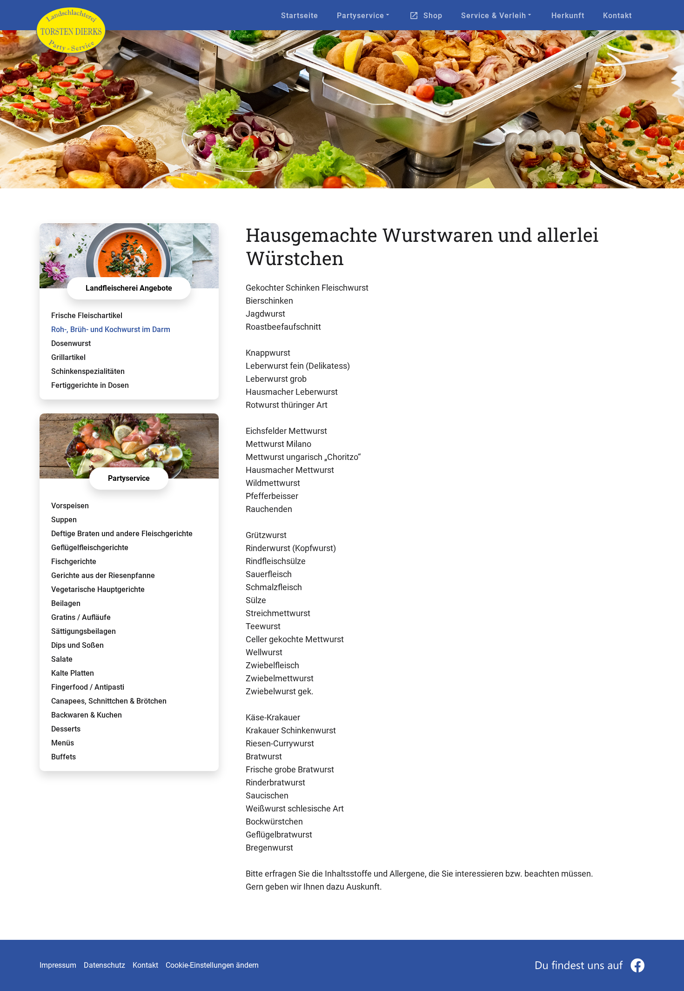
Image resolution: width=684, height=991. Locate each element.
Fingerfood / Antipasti (87, 687)
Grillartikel (68, 357)
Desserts (65, 729)
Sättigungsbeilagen (83, 631)
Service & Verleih (493, 15)
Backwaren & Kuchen (86, 715)
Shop (433, 15)
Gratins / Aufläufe (81, 617)
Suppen (64, 519)
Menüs (62, 742)
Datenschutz (104, 965)
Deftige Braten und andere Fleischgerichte (122, 533)
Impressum (58, 965)
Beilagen (65, 603)
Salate (62, 659)
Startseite (299, 15)
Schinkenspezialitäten (88, 371)
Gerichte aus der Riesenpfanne (103, 575)
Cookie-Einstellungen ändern (212, 965)
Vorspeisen (70, 505)
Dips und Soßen (77, 645)
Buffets (63, 756)
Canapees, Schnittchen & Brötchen (109, 701)
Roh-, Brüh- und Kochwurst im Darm (110, 329)
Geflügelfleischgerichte (89, 547)
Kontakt (617, 15)
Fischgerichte (73, 561)
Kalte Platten (72, 673)
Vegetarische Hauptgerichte (98, 589)
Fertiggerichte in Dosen (90, 385)
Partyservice (360, 15)
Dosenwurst (71, 343)
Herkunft (567, 15)
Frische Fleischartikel (86, 315)
